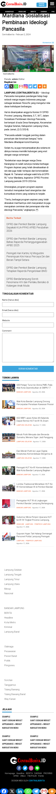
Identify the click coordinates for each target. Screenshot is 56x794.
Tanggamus (10, 685)
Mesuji (7, 588)
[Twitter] (30, 86)
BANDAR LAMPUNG (24, 392)
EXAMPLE (6, 717)
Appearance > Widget (12, 724)
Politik (7, 660)
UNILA (23, 776)
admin (15, 79)
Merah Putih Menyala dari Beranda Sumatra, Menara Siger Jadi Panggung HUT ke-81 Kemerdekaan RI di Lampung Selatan (35, 438)
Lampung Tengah (12, 574)
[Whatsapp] (16, 86)
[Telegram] (35, 86)
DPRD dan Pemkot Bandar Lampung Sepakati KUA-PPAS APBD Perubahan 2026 (27, 227)
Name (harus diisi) (10, 300)
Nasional (8, 593)
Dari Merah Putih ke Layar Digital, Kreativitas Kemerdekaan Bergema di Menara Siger (34, 454)
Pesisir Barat (10, 656)
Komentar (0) (48, 43)
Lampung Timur (12, 579)
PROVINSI (48, 773)
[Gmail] (21, 86)
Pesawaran (10, 651)
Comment (6, 331)
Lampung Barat (12, 631)
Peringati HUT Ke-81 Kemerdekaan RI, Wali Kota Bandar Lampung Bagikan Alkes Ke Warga (34, 470)
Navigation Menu (10, 728)
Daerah (44, 12)
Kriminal (8, 627)
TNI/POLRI (32, 776)
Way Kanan (10, 699)
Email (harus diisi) (10, 310)
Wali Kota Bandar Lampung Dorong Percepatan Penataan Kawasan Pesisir (35, 403)
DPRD (16, 776)
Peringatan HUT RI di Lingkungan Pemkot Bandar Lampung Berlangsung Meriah (35, 503)
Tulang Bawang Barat (15, 694)
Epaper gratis (41, 4)
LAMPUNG (29, 524)
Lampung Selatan (24, 425)
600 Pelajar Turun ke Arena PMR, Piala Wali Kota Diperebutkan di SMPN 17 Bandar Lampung (34, 388)
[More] (45, 86)
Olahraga (8, 646)
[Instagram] (26, 86)
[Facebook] (7, 86)
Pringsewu (9, 665)
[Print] (40, 86)
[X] (11, 86)
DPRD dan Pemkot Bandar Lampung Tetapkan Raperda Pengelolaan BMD (26, 269)
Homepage (9, 12)
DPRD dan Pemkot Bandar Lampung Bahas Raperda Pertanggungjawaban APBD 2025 (26, 242)
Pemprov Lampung (42, 524)
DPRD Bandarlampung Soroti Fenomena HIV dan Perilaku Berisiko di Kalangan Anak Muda (27, 282)
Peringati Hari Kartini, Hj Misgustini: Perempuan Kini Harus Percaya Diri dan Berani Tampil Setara (28, 256)
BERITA (8, 613)
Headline (22, 12)
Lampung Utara (12, 584)
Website (6, 320)
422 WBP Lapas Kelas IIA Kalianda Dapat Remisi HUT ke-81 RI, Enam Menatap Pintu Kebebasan (33, 421)
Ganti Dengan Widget (12, 720)
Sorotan (8, 680)
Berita (33, 12)
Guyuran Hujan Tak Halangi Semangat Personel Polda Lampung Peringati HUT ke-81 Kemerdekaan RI (34, 536)
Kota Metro (10, 622)
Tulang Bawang (12, 689)
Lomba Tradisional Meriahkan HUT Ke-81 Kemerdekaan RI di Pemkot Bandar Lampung (35, 487)
